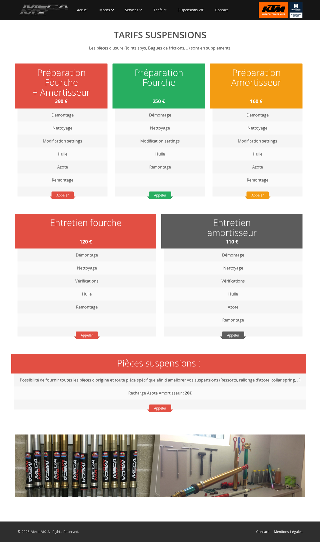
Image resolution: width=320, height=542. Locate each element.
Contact (221, 10)
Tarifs (158, 10)
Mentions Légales (288, 531)
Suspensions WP (191, 10)
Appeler (62, 195)
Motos (105, 10)
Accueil (82, 10)
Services (132, 10)
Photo (30, 449)
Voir (30, 468)
